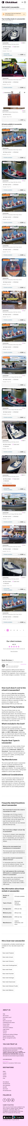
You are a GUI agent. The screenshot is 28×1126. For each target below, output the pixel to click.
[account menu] (25, 2)
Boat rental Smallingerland (10, 965)
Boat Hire (7, 8)
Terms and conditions (8, 1027)
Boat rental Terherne (8, 961)
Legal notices (6, 1029)
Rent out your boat (7, 1020)
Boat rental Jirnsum (8, 957)
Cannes (4, 1076)
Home (3, 8)
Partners (5, 1031)
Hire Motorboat (6, 1083)
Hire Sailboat (6, 1082)
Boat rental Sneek (7, 969)
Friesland (17, 8)
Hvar (4, 1078)
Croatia (4, 1073)
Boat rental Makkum (8, 990)
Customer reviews (7, 1059)
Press (4, 1019)
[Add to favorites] (24, 25)
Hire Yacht (5, 1088)
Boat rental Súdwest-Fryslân (10, 986)
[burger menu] (22, 2)
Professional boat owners (9, 1022)
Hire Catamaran (6, 1085)
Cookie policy (6, 1025)
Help (4, 1014)
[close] (24, 14)
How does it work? (7, 1017)
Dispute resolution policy (8, 1036)
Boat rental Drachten (8, 973)
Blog (4, 1039)
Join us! (4, 1032)
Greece (4, 1074)
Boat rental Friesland (8, 953)
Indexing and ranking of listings (10, 1034)
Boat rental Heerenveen (9, 982)
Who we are (5, 1015)
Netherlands (11, 8)
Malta (4, 1071)
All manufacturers (7, 1090)
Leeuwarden (22, 8)
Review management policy (9, 1037)
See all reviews (14, 651)
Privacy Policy (6, 1024)
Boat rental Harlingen (8, 977)
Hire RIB (5, 1087)
